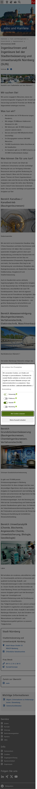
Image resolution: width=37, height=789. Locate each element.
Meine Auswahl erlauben (18, 420)
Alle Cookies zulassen (18, 413)
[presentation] (16, 394)
